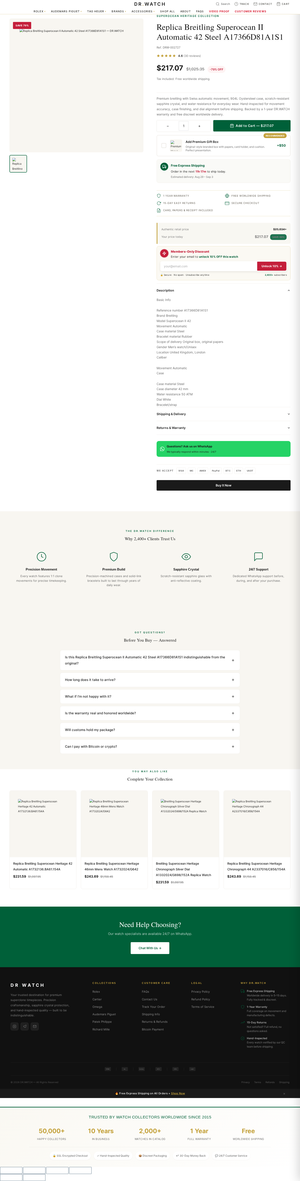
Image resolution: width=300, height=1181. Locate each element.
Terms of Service (202, 1006)
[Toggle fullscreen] (34, 1170)
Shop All (167, 11)
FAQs (200, 11)
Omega (97, 1006)
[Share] (57, 1170)
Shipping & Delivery (171, 414)
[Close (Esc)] (80, 1170)
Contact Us (149, 999)
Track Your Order (153, 1006)
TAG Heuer (96, 11)
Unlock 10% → (272, 266)
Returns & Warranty (171, 428)
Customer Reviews (250, 11)
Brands (119, 11)
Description (165, 290)
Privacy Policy (200, 991)
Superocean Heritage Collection (188, 16)
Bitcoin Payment (153, 1029)
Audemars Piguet (66, 11)
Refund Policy (200, 999)
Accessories (143, 11)
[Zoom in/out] (11, 1170)
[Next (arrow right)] (34, 1177)
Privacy (245, 1082)
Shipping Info (151, 1014)
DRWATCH (150, 4)
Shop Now (178, 1093)
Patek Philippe (102, 1021)
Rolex (40, 11)
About (185, 11)
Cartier (97, 999)
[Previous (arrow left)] (11, 1177)
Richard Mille (101, 1029)
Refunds (270, 1082)
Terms (257, 1082)
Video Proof (219, 11)
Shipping (284, 1082)
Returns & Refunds (155, 1021)
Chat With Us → (150, 948)
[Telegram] (25, 1026)
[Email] (35, 1026)
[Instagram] (14, 1026)
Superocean (175, 321)
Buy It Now (223, 485)
